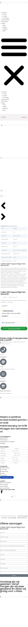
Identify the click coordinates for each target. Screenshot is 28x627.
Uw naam (2, 554)
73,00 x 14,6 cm (16, 235)
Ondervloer (5, 29)
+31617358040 (3, 357)
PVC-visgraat (6, 18)
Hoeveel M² (2, 532)
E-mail (1, 366)
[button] (14, 61)
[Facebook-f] (1, 491)
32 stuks (15, 239)
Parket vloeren (4, 21)
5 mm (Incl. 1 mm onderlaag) (20, 250)
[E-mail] (3, 362)
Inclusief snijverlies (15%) (9, 322)
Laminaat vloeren (5, 20)
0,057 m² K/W (16, 253)
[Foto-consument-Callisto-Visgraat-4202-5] (14, 173)
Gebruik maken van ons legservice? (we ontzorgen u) (12, 546)
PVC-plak (5, 16)
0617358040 (2, 381)
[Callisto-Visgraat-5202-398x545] (14, 140)
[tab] (4, 226)
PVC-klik (4, 14)
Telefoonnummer (4, 568)
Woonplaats (2, 563)
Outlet (4, 25)
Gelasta (15, 228)
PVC (14, 232)
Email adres (2, 559)
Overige (3, 23)
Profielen (5, 27)
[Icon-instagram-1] (5, 491)
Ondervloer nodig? (4, 537)
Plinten (4, 31)
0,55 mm (15, 246)
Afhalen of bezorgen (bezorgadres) (8, 550)
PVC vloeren (4, 12)
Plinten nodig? (3, 541)
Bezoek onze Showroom (5, 391)
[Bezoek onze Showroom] (3, 386)
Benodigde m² (5, 316)
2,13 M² (14, 243)
